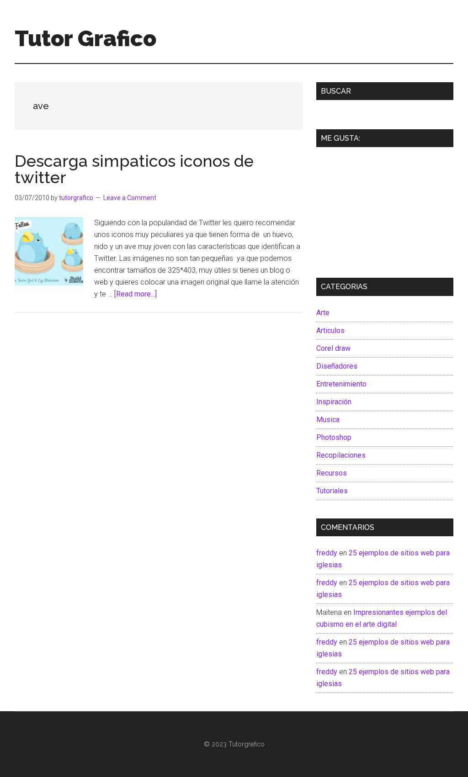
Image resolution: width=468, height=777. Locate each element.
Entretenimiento (341, 384)
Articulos (330, 330)
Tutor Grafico (85, 38)
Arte (323, 312)
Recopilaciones (341, 455)
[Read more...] (135, 294)
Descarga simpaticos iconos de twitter (134, 169)
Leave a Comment (129, 197)
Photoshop (333, 437)
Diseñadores (336, 366)
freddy (326, 553)
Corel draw (333, 348)
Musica (328, 419)
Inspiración (333, 401)
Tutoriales (332, 490)
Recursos (331, 473)
